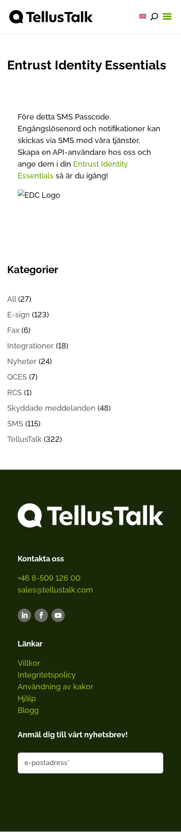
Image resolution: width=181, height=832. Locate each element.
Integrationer (30, 345)
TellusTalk (24, 439)
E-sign (18, 314)
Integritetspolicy (47, 674)
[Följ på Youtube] (58, 615)
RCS (14, 392)
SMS (15, 423)
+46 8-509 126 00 (49, 578)
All (11, 299)
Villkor (29, 663)
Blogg (28, 710)
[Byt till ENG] (142, 16)
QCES (17, 376)
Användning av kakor (55, 686)
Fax (13, 330)
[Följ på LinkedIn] (24, 615)
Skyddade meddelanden (51, 408)
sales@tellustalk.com (55, 589)
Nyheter (22, 361)
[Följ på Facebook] (41, 615)
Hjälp (27, 698)
